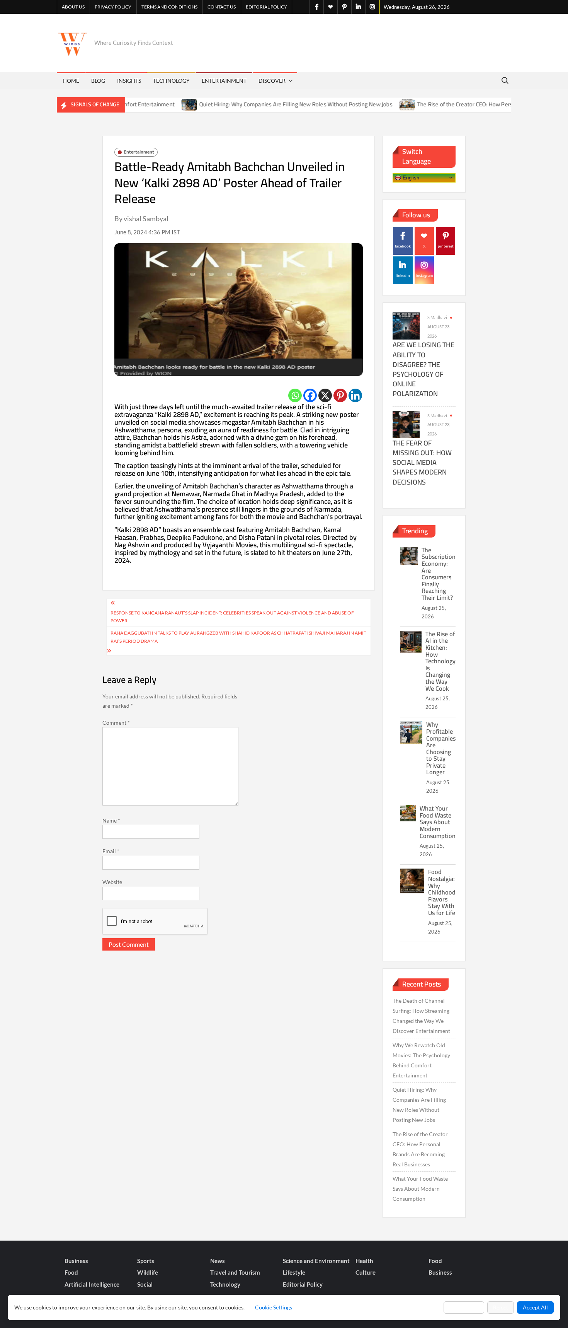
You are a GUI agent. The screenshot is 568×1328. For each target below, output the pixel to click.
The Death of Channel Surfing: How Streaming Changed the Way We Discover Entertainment (421, 1015)
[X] (325, 395)
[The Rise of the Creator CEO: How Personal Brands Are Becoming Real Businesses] (379, 104)
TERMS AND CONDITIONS (169, 7)
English (410, 177)
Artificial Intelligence (92, 1284)
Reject (500, 1307)
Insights (129, 80)
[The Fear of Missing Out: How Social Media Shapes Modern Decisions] (406, 423)
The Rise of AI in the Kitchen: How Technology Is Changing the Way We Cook (440, 661)
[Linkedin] (355, 395)
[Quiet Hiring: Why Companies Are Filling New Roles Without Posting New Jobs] (161, 104)
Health (364, 1260)
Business (76, 1260)
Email (110, 851)
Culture (365, 1272)
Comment (116, 722)
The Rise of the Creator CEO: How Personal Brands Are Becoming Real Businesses (420, 1149)
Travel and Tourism (235, 1272)
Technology (171, 80)
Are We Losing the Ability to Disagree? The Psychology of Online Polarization (423, 369)
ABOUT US (73, 7)
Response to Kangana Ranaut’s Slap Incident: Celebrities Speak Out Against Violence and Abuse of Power (232, 616)
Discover (272, 80)
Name (111, 820)
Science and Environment (316, 1260)
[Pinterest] (340, 395)
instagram (424, 275)
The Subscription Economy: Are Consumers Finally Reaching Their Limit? (439, 573)
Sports (145, 1260)
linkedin (403, 275)
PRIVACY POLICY (113, 7)
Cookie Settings (273, 1307)
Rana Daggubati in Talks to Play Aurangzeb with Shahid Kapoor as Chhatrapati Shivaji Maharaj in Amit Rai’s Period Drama (238, 637)
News (217, 1260)
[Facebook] (310, 395)
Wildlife (147, 1272)
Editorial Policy (266, 7)
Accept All (535, 1307)
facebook (403, 246)
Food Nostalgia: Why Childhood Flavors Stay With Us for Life (442, 892)
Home (71, 80)
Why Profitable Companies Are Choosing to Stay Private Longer (441, 748)
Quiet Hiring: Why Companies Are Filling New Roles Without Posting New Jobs (267, 104)
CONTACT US (221, 7)
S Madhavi (437, 317)
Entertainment (224, 80)
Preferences (463, 1307)
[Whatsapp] (295, 395)
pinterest (446, 246)
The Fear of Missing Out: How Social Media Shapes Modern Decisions (422, 462)
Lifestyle (294, 1272)
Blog (98, 80)
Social (145, 1284)
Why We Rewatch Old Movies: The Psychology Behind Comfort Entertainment (421, 1060)
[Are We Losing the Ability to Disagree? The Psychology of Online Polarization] (406, 325)
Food (435, 1260)
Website (112, 882)
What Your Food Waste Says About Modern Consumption (438, 821)
